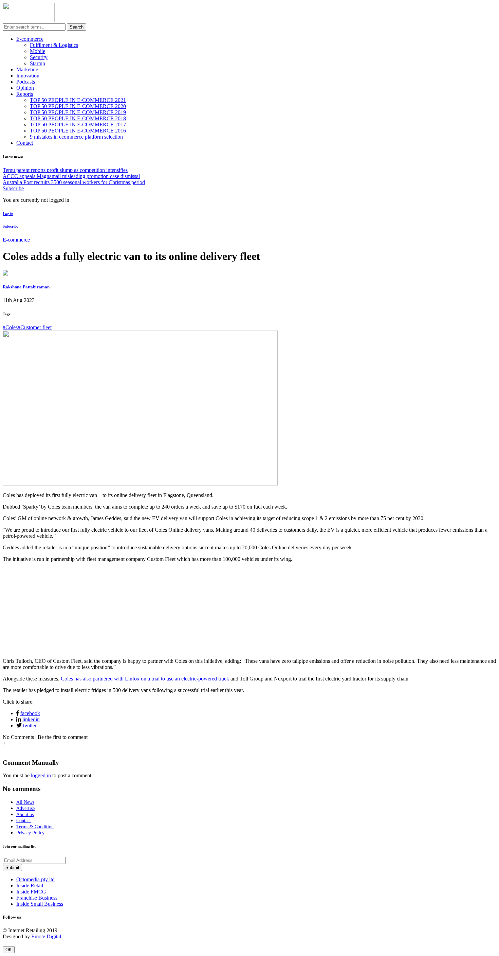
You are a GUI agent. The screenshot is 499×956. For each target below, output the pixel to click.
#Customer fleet (35, 327)
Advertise (25, 808)
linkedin (31, 719)
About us (25, 814)
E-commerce (29, 39)
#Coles (10, 327)
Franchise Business (36, 898)
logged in (41, 775)
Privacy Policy (30, 832)
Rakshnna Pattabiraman (26, 286)
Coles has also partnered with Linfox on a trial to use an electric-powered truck (145, 678)
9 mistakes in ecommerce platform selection (76, 137)
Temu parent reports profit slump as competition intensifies (65, 170)
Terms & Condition (35, 826)
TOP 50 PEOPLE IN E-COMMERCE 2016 (78, 131)
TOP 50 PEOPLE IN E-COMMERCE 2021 (78, 100)
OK (8, 949)
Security (39, 57)
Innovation (27, 75)
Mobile (37, 51)
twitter (30, 725)
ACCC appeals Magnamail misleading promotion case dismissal (71, 176)
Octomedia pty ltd (35, 879)
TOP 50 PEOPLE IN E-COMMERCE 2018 (78, 118)
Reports (24, 94)
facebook (30, 713)
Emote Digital (46, 936)
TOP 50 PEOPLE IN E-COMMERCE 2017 (78, 124)
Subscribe (13, 188)
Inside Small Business (39, 904)
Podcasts (25, 82)
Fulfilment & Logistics (54, 45)
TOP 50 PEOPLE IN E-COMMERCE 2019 (78, 112)
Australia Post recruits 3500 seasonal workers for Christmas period (74, 182)
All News (25, 802)
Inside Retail (29, 885)
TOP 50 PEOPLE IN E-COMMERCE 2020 (78, 106)
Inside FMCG (31, 892)
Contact (24, 143)
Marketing (27, 69)
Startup (37, 63)
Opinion (25, 88)
